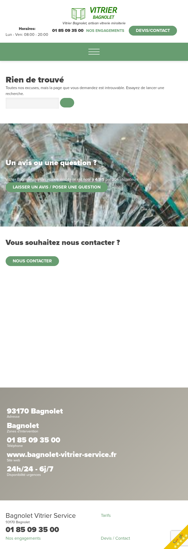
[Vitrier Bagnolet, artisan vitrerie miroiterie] (94, 13)
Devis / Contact (115, 538)
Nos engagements (105, 30)
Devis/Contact (153, 30)
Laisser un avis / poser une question (57, 187)
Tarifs (106, 515)
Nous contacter (32, 261)
